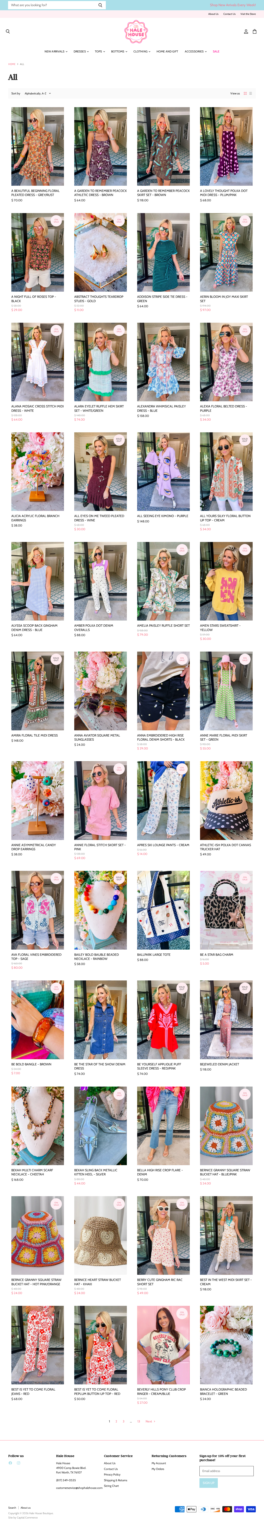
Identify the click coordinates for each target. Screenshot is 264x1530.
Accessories (194, 51)
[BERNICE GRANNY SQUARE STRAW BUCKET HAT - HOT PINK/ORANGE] (37, 1235)
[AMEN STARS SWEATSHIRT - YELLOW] (226, 581)
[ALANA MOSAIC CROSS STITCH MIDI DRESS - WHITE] (37, 362)
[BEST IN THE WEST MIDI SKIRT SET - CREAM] (226, 1235)
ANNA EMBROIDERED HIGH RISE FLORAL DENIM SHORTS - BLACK (161, 737)
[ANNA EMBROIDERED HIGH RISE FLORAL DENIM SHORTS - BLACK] (163, 691)
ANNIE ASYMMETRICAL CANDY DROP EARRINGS (33, 847)
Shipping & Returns (115, 1480)
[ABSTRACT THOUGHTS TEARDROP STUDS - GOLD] (100, 252)
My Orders (158, 1469)
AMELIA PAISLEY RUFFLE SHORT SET (163, 626)
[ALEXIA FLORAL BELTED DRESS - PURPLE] (226, 362)
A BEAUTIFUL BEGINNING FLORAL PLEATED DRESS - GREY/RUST (35, 193)
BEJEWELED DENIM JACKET (219, 1064)
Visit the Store (248, 14)
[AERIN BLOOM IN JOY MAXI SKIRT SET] (226, 252)
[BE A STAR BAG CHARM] (226, 910)
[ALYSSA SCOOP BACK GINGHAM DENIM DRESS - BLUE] (37, 581)
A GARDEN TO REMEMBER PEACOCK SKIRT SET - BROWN (163, 193)
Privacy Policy (112, 1474)
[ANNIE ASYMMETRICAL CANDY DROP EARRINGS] (37, 800)
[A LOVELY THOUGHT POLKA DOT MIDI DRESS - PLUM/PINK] (226, 146)
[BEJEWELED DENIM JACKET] (226, 1019)
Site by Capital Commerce (23, 1517)
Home (11, 64)
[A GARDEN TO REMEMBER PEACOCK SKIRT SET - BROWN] (163, 146)
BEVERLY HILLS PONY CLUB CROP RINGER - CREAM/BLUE (161, 1391)
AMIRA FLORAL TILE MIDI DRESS (34, 735)
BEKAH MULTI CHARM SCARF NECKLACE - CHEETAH (32, 1172)
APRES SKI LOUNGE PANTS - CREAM (163, 845)
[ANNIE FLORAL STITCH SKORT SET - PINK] (100, 800)
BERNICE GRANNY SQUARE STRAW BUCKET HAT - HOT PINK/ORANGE (36, 1282)
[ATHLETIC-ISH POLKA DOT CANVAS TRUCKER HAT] (226, 800)
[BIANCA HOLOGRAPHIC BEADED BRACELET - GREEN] (226, 1345)
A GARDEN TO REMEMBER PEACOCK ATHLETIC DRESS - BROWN (100, 193)
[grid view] (245, 93)
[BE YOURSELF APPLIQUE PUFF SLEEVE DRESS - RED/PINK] (163, 1019)
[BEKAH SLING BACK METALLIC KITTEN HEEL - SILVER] (100, 1126)
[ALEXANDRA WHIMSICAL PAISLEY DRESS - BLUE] (163, 362)
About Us (213, 14)
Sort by (15, 93)
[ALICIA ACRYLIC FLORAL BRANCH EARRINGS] (37, 471)
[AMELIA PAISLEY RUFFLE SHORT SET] (163, 581)
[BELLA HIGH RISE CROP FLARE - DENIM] (163, 1126)
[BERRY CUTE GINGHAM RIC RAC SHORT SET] (163, 1235)
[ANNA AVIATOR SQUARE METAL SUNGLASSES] (100, 691)
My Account (159, 1463)
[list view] (251, 93)
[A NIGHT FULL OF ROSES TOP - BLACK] (37, 252)
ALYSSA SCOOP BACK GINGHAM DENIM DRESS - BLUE (34, 628)
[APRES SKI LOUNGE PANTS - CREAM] (163, 800)
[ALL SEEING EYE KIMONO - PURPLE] (163, 471)
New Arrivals (55, 51)
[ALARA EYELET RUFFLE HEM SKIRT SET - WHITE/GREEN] (100, 362)
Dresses (80, 51)
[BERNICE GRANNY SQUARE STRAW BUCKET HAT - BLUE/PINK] (226, 1126)
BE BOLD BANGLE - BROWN (31, 1064)
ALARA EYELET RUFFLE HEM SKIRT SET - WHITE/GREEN (99, 408)
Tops (99, 51)
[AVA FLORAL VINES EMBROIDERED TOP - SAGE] (37, 910)
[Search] (100, 5)
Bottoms (118, 51)
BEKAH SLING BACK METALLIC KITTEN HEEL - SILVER (95, 1172)
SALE (216, 51)
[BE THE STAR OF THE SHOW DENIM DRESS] (100, 1019)
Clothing (140, 51)
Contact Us (229, 14)
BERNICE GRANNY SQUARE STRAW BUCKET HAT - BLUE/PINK (225, 1172)
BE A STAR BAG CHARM (216, 955)
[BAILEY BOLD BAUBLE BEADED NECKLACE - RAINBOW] (100, 910)
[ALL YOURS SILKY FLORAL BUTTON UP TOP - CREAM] (226, 471)
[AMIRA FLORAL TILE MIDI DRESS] (37, 691)
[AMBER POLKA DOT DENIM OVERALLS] (100, 581)
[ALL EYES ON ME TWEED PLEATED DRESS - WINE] (100, 471)
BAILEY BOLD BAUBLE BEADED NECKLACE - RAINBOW (96, 957)
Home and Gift (167, 51)
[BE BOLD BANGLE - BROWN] (37, 1019)
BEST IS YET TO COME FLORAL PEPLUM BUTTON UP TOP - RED (97, 1391)
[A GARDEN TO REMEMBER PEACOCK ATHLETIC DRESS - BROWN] (100, 146)
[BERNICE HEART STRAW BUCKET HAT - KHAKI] (100, 1235)
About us (26, 1507)
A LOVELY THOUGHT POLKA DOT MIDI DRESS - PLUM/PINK (224, 193)
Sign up (208, 1483)
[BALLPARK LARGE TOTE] (163, 910)
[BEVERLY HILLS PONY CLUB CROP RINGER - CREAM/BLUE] (163, 1345)
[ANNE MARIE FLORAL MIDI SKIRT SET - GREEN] (226, 691)
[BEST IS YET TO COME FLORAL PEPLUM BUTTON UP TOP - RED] (100, 1345)
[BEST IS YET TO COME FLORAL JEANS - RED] (37, 1345)
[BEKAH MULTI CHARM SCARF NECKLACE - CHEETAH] (37, 1126)
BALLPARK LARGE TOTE (154, 955)
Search (12, 1507)
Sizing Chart (111, 1486)
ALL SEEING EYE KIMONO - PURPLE (162, 516)
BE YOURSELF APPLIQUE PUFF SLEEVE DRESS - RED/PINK (159, 1066)
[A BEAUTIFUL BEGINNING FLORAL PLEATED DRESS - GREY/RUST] (37, 146)
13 (138, 1421)
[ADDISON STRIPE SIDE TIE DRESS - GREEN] (163, 252)
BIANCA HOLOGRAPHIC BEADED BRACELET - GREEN (223, 1391)
